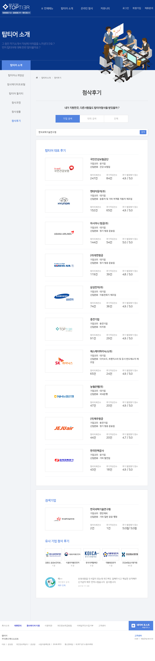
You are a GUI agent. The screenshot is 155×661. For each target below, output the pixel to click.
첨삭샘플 (16, 111)
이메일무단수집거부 (85, 625)
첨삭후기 (16, 121)
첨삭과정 (16, 102)
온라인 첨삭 (87, 8)
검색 (143, 132)
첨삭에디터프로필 (16, 84)
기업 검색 (67, 118)
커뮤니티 (105, 8)
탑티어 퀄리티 (16, 93)
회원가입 (137, 8)
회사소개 (5, 625)
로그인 (126, 8)
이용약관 (48, 625)
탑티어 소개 (67, 8)
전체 (116, 118)
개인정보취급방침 (64, 625)
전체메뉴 (48, 8)
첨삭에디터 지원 (33, 625)
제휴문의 (149, 8)
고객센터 (102, 625)
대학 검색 (91, 118)
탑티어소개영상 (16, 75)
